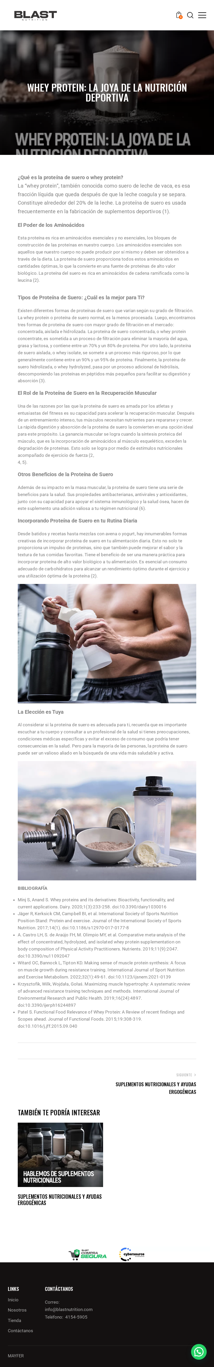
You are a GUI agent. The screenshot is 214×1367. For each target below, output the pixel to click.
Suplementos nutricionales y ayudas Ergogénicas (60, 1199)
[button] (199, 1352)
